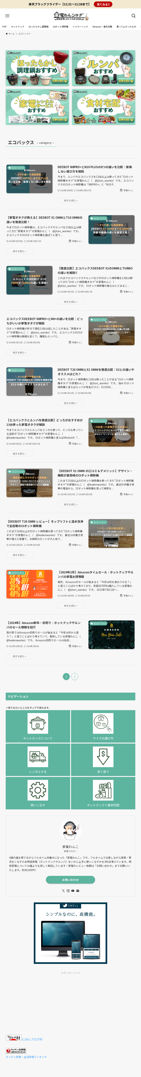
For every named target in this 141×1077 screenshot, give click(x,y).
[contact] (77, 891)
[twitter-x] (63, 891)
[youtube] (73, 891)
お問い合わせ (70, 880)
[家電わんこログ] (70, 15)
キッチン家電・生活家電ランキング (26, 1057)
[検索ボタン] (133, 15)
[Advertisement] (70, 1003)
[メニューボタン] (7, 15)
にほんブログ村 (32, 1039)
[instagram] (68, 891)
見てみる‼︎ (103, 4)
